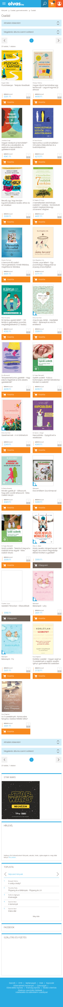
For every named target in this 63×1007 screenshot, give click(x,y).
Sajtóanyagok (30, 983)
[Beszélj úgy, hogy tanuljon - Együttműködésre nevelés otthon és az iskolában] (12, 182)
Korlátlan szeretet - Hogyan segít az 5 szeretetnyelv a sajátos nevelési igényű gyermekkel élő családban (47, 661)
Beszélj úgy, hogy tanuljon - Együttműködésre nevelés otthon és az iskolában (15, 202)
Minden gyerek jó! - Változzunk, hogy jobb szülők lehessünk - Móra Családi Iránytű (15, 493)
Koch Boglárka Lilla (38, 260)
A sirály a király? (14, 883)
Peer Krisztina (5, 318)
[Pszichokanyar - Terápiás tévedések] (12, 65)
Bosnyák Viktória (13, 881)
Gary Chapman (37, 656)
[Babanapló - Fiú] (12, 639)
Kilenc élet (12, 911)
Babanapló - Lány (39, 606)
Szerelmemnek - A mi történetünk (14, 435)
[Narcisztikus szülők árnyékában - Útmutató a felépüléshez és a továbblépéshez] (43, 122)
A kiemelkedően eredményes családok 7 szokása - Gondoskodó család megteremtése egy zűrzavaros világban (46, 206)
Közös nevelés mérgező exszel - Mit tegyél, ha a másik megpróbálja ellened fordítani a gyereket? (47, 550)
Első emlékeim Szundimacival (44, 491)
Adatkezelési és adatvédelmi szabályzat (32, 992)
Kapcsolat (50, 983)
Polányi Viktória (37, 83)
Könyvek (4, 10)
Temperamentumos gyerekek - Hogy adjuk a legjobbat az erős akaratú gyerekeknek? (15, 380)
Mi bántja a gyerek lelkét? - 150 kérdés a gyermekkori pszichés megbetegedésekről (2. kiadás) (13, 322)
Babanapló (36, 488)
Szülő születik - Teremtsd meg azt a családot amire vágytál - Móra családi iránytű (15, 550)
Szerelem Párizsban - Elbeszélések (15, 606)
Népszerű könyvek (15, 874)
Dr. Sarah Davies (37, 140)
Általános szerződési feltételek (30, 990)
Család (33, 10)
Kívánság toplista (33, 988)
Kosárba (10, 102)
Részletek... (13, 857)
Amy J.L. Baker (37, 546)
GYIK (20, 983)
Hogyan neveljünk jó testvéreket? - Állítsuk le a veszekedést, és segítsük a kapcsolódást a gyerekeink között (14, 146)
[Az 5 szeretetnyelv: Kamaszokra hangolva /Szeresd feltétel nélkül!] (12, 696)
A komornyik (13, 904)
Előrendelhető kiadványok (23, 986)
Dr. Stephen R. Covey (38, 200)
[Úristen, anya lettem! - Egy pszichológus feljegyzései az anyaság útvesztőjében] (43, 242)
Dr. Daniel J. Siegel (38, 433)
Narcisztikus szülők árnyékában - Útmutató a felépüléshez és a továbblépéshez (46, 145)
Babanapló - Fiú (7, 659)
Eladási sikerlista (49, 988)
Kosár (51, 5)
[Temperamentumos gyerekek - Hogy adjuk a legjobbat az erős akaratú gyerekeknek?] (12, 357)
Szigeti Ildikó (5, 83)
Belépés (59, 4)
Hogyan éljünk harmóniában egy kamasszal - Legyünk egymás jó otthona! (45, 87)
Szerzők (12, 983)
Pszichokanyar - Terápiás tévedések (15, 85)
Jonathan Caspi (5, 140)
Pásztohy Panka (12, 888)
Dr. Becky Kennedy (6, 488)
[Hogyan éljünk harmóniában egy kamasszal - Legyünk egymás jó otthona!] (43, 65)
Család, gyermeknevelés (19, 10)
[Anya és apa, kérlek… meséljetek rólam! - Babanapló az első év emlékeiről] (43, 300)
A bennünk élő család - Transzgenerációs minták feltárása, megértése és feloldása (15, 264)
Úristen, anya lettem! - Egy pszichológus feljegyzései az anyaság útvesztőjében (44, 264)
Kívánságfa (12, 897)
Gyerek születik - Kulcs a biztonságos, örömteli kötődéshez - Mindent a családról (47, 380)
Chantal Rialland (6, 260)
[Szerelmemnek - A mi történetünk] (12, 415)
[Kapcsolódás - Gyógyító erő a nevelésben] (43, 415)
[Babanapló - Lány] (43, 586)
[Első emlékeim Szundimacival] (43, 470)
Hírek (41, 983)
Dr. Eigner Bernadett (38, 375)
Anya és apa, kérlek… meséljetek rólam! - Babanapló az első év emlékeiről (45, 322)
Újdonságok (42, 986)
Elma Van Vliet (37, 318)
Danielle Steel (12, 902)
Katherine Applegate (14, 895)
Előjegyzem (43, 565)
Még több (36, 916)
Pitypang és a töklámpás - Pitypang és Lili (25, 890)
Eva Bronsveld (5, 375)
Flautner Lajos (5, 603)
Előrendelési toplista (15, 988)
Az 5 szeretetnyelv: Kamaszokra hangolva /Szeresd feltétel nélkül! (14, 717)
